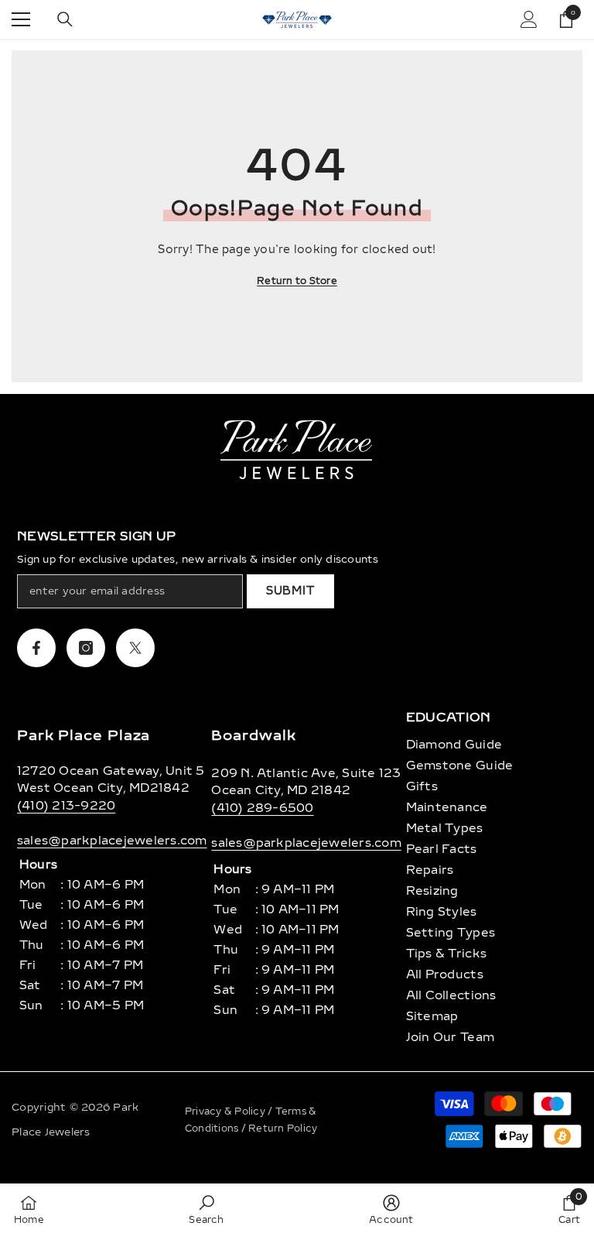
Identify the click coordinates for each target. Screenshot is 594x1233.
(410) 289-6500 (262, 808)
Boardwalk (253, 735)
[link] (206, 1209)
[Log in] (529, 19)
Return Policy (282, 1128)
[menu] (21, 19)
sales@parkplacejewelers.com (112, 841)
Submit (290, 591)
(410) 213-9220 (66, 806)
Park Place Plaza (83, 735)
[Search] (65, 19)
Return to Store (297, 281)
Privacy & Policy (226, 1111)
